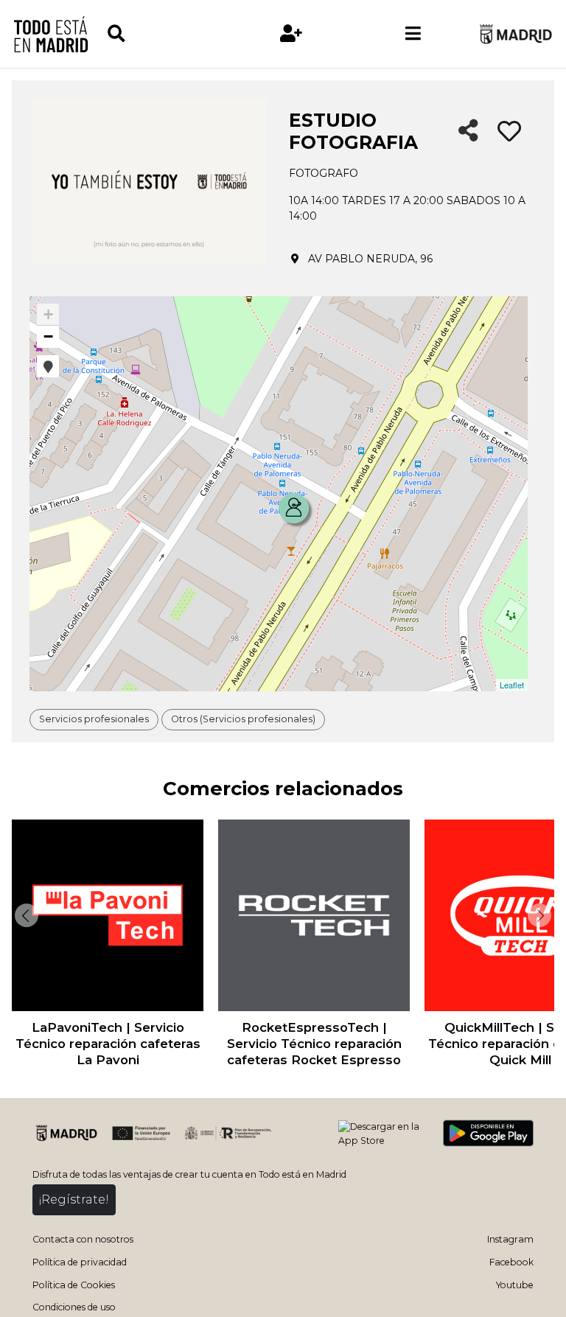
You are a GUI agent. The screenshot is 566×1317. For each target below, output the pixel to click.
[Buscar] (168, 34)
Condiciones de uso (74, 1307)
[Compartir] (468, 131)
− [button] (48, 336)
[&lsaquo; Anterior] (25, 915)
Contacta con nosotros (82, 1239)
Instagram (510, 1239)
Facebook (511, 1262)
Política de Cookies (73, 1284)
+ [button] (48, 314)
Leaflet (512, 685)
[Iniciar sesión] (291, 34)
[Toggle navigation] (413, 34)
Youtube (515, 1284)
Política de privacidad (79, 1262)
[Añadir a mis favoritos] (509, 132)
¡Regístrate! (74, 1199)
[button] (48, 366)
